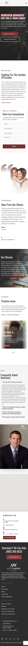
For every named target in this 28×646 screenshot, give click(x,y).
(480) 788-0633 (7, 623)
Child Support (4, 589)
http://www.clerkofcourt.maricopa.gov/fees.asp (13, 393)
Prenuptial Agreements (6, 596)
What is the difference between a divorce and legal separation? (13, 408)
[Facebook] (2, 639)
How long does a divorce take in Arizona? (14, 417)
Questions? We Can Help (14, 549)
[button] (14, 382)
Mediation (3, 606)
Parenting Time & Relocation (8, 614)
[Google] (10, 639)
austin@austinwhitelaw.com (10, 621)
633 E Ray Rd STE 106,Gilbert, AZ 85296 (8, 626)
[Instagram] (14, 639)
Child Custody (4, 594)
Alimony (3, 591)
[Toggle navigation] (22, 3)
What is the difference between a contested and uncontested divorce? (11, 413)
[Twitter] (18, 639)
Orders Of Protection (6, 604)
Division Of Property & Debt (7, 611)
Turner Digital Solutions (21, 642)
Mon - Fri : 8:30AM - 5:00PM (10, 630)
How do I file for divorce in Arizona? (12, 382)
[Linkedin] (6, 639)
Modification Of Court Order (8, 609)
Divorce (3, 586)
